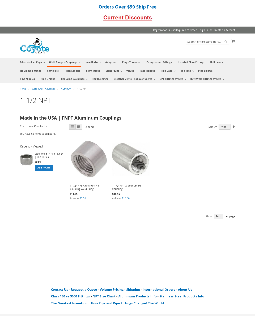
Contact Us (59, 289)
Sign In (204, 30)
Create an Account (224, 30)
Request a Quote (84, 289)
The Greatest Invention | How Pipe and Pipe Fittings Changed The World (107, 303)
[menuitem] (31, 62)
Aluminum (66, 88)
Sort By (213, 126)
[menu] (127, 70)
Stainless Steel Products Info (181, 296)
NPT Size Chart (104, 296)
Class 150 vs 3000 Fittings (70, 296)
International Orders (159, 289)
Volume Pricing (112, 289)
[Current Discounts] (127, 21)
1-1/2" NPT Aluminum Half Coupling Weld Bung (85, 187)
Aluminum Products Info (137, 296)
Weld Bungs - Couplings (43, 88)
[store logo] (34, 45)
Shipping (133, 289)
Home (23, 88)
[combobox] (207, 41)
